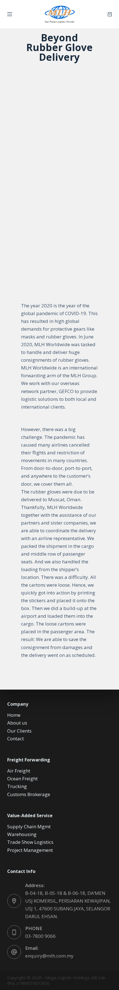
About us (17, 723)
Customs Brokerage (28, 794)
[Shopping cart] (110, 14)
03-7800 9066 (40, 936)
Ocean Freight (22, 778)
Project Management (30, 850)
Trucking (17, 786)
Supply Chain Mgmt (29, 826)
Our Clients (19, 731)
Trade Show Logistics (30, 842)
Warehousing (22, 834)
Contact (15, 738)
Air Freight (18, 771)
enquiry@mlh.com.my (49, 956)
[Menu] (9, 14)
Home (13, 715)
